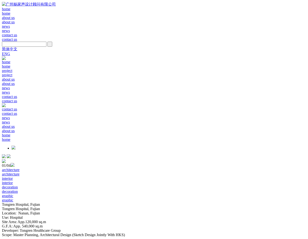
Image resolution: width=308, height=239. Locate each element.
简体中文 (9, 49)
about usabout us (8, 20)
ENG (6, 54)
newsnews (6, 28)
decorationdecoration (10, 189)
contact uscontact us (9, 37)
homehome (6, 11)
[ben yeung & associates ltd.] (29, 4)
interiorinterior (7, 180)
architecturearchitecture (10, 172)
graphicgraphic (7, 198)
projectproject (7, 73)
